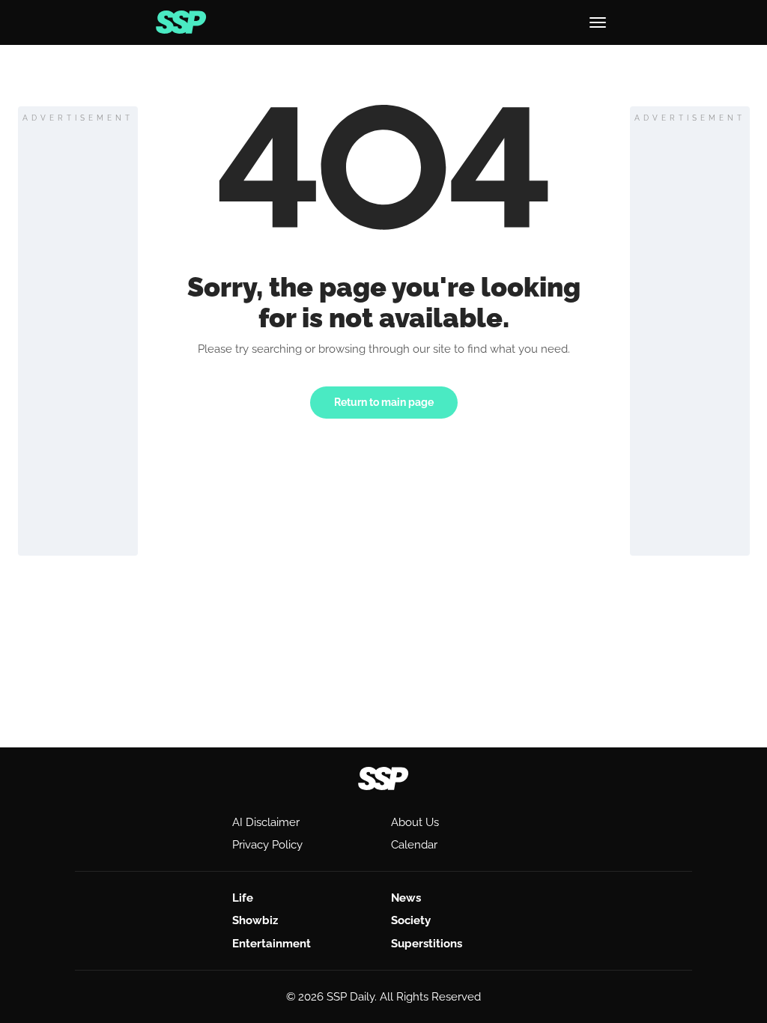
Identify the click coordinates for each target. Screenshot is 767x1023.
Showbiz (255, 920)
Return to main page (384, 402)
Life (242, 898)
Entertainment (271, 943)
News (406, 898)
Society (411, 920)
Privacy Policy (267, 845)
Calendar (414, 845)
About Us (415, 822)
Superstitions (426, 943)
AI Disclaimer (266, 822)
